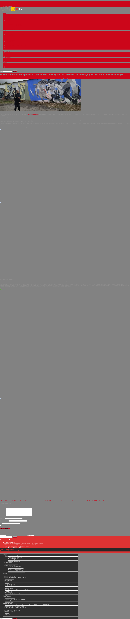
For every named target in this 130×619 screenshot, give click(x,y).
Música (6, 39)
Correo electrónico (4, 520)
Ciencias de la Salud (9, 35)
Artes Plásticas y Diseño (10, 40)
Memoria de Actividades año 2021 (14, 28)
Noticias (20, 112)
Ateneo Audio (8, 55)
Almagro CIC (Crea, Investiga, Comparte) (13, 48)
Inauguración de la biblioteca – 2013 (12, 63)
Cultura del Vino (8, 46)
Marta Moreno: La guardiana (9, 542)
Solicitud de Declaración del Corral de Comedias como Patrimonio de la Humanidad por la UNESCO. (25, 58)
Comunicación (8, 36)
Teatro (6, 37)
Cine (6, 42)
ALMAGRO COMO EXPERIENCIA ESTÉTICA (15, 53)
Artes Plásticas (15, 112)
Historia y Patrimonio (9, 33)
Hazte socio (5, 50)
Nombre (2, 518)
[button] (3, 535)
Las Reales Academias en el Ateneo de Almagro (14, 34)
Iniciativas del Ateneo (7, 57)
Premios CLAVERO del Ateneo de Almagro (13, 60)
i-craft (15, 550)
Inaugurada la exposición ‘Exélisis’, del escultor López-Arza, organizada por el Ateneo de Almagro (22, 500)
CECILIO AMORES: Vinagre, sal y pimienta (12, 547)
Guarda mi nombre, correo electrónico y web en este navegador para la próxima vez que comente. (22, 525)
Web (1, 523)
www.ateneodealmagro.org (33, 114)
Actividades (8, 112)
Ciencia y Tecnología (9, 44)
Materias (7, 66)
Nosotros (4, 13)
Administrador (25, 112)
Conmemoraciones (8, 47)
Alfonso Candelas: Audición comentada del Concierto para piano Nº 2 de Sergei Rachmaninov (23, 543)
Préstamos (7, 67)
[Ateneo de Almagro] (13, 10)
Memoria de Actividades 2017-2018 (15, 25)
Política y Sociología (9, 41)
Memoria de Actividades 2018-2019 (15, 26)
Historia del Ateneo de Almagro (14, 15)
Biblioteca (5, 62)
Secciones (4, 30)
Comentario (3, 516)
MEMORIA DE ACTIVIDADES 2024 (15, 29)
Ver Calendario (30, 535)
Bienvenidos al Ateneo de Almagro (12, 14)
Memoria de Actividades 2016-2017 (15, 24)
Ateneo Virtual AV (6, 51)
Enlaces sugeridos (8, 56)
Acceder (4, 68)
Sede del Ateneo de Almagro (13, 17)
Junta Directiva (8, 20)
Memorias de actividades (10, 23)
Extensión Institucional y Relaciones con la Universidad (16, 45)
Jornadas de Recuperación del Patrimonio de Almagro (15, 61)
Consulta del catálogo (9, 65)
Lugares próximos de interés (13, 19)
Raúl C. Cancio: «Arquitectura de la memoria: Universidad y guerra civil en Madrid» (21, 544)
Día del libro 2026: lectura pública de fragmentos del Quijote (16, 546)
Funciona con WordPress (5, 550)
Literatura (7, 31)
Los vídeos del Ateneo (9, 52)
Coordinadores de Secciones (10, 21)
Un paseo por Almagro (12, 18)
